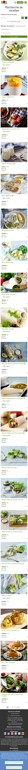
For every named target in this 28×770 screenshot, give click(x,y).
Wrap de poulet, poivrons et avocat (12, 433)
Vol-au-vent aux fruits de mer (10, 630)
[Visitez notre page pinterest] (12, 733)
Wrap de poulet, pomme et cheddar (13, 398)
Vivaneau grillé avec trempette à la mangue (12, 695)
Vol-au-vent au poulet (8, 662)
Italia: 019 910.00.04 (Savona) (15, 724)
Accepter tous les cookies (14, 767)
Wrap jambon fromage (8, 294)
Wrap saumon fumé (8, 230)
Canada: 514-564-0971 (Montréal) (15, 719)
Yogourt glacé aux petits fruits (11, 129)
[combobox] (14, 29)
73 (14, 707)
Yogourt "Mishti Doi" (8, 97)
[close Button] (27, 752)
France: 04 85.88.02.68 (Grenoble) (15, 723)
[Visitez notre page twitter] (16, 733)
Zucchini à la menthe (8, 62)
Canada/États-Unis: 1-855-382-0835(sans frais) (15, 721)
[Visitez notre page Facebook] (5, 733)
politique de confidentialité (14, 759)
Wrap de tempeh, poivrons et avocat (13, 364)
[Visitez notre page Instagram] (9, 733)
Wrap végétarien (7, 195)
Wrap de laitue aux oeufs (9, 468)
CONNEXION (20, 2)
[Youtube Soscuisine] (23, 733)
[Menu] (26, 2)
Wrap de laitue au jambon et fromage (13, 564)
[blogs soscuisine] (19, 733)
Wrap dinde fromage (8, 329)
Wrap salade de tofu (8, 262)
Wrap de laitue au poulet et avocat (12, 532)
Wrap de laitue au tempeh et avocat (12, 500)
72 (12, 707)
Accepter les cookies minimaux (14, 762)
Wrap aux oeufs (6, 596)
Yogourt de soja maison (9, 164)
